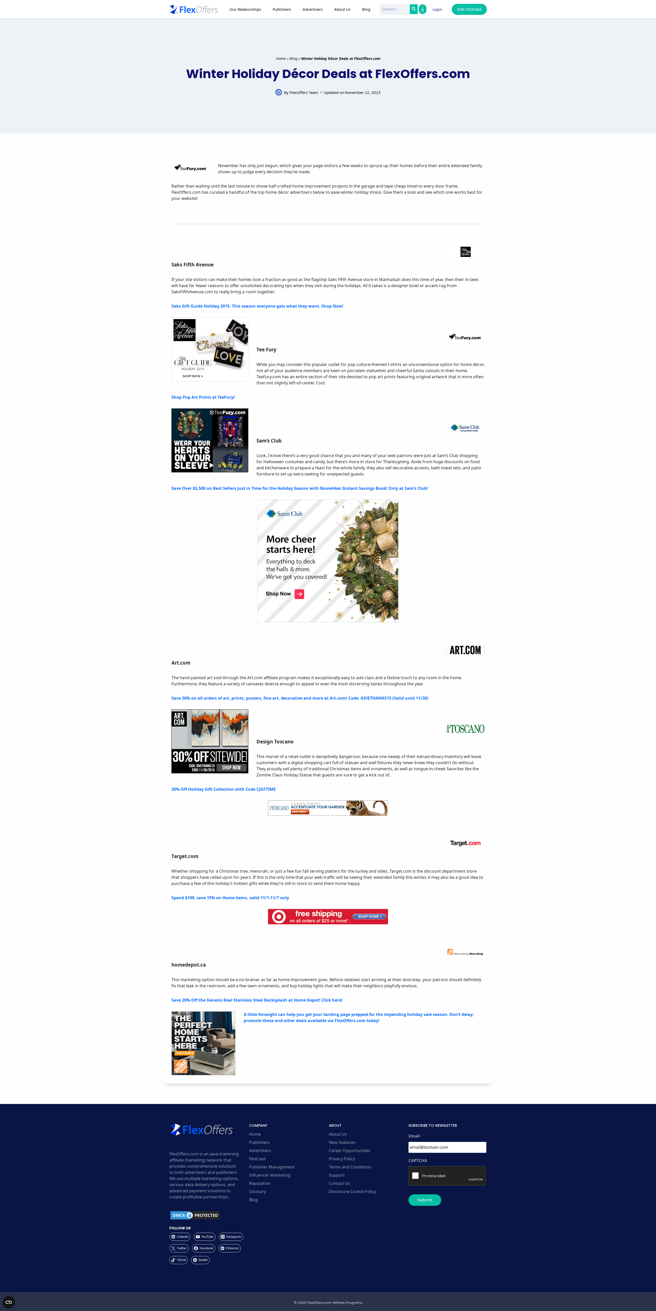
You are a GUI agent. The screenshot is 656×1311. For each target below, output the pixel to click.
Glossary (257, 1191)
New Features (342, 1142)
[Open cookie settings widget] (9, 1302)
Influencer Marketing (269, 1175)
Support (337, 1175)
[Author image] (278, 92)
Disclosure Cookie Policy (352, 1191)
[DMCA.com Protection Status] (208, 1215)
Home (281, 58)
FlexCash (257, 1159)
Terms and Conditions (350, 1167)
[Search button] (413, 9)
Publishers (259, 1142)
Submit (424, 1200)
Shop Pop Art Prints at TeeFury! (203, 397)
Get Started (469, 9)
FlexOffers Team (304, 92)
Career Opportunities (349, 1150)
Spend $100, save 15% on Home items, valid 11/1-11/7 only (230, 898)
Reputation (260, 1183)
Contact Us (339, 1183)
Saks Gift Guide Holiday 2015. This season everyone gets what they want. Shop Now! (257, 306)
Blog (366, 9)
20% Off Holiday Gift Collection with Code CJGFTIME (223, 789)
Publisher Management (272, 1167)
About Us (338, 1134)
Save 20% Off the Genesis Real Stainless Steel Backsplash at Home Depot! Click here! (257, 1000)
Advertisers (260, 1150)
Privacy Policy (342, 1159)
